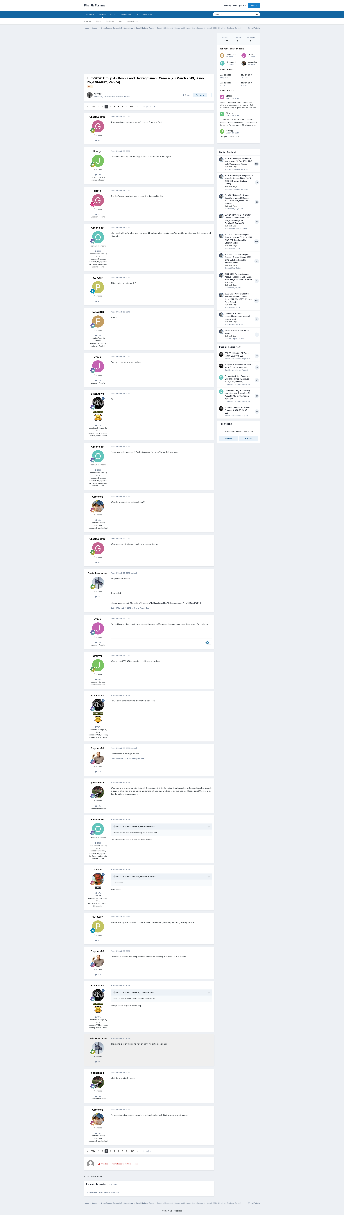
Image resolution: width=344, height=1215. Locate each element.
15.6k (98, 251)
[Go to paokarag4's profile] (98, 792)
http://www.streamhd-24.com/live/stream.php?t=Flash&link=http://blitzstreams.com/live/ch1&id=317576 (156, 603)
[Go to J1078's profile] (98, 366)
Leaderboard (126, 14)
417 (99, 301)
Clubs (98, 21)
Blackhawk (97, 393)
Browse (102, 14)
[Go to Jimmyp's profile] (98, 161)
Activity (113, 14)
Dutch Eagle (232, 167)
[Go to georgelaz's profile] (243, 63)
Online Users (132, 21)
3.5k (99, 335)
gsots (97, 190)
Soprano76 (97, 748)
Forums (87, 21)
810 (99, 140)
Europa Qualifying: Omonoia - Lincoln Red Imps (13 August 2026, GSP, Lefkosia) (237, 379)
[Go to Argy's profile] (90, 95)
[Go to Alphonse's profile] (98, 506)
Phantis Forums (94, 5)
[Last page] (138, 106)
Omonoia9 (97, 227)
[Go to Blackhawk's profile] (98, 403)
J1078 (97, 356)
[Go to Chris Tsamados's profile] (98, 583)
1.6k (99, 520)
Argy (99, 93)
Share (187, 95)
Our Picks (110, 21)
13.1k (99, 425)
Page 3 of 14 (149, 107)
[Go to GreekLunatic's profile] (98, 126)
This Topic (246, 14)
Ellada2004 (97, 312)
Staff (121, 21)
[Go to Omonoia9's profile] (98, 237)
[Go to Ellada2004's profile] (98, 321)
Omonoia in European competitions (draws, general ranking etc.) (237, 316)
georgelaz (252, 62)
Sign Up (254, 5)
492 (99, 175)
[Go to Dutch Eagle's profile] (221, 159)
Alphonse (97, 496)
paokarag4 (97, 782)
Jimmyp (97, 151)
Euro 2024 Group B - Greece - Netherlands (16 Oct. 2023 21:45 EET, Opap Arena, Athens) (238, 161)
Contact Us (167, 1211)
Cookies (178, 1211)
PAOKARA (97, 277)
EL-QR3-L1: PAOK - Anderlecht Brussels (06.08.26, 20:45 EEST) (237, 410)
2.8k (99, 380)
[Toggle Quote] (115, 826)
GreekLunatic (97, 116)
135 (99, 214)
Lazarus (97, 869)
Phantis (89, 14)
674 (99, 597)
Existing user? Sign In (234, 5)
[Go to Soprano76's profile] (98, 758)
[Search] (257, 14)
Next (132, 107)
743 (99, 772)
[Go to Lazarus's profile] (98, 879)
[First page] (87, 106)
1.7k (99, 893)
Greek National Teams (120, 96)
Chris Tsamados (97, 573)
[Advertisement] (133, 52)
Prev (93, 107)
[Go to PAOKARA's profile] (98, 287)
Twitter (98, 895)
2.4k (99, 806)
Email (229, 438)
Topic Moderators (144, 14)
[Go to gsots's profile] (98, 200)
